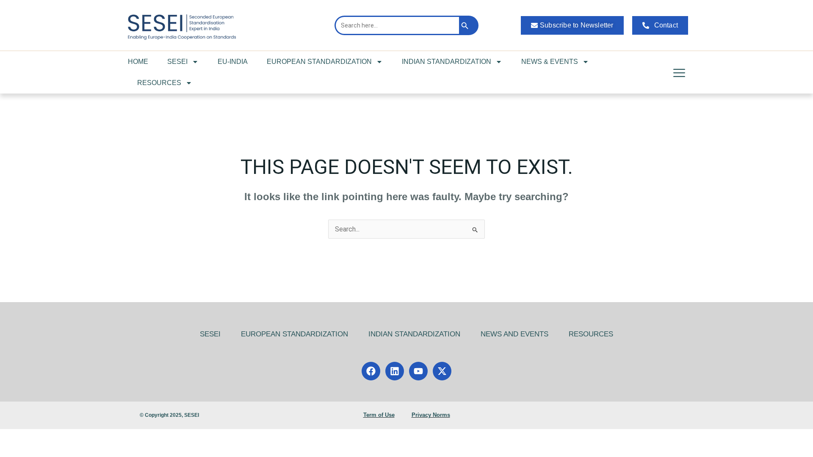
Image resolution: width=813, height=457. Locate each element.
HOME (138, 61)
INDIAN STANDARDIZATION (446, 61)
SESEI (177, 61)
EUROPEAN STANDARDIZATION (319, 61)
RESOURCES (159, 82)
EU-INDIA (233, 61)
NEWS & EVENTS (549, 61)
